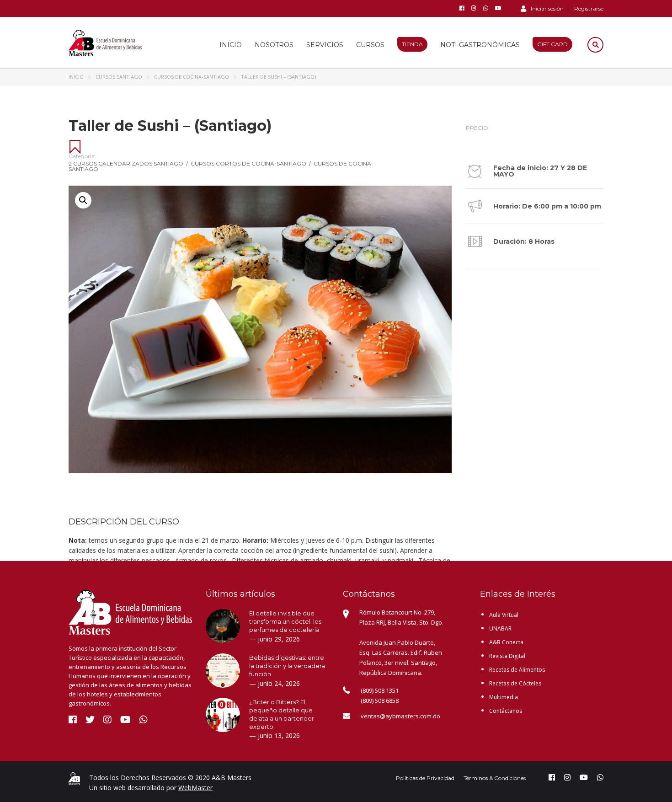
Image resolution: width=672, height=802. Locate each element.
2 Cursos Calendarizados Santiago (128, 163)
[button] (83, 200)
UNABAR (500, 628)
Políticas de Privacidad (425, 778)
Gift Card (552, 44)
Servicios (324, 45)
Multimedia (503, 697)
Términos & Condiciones (495, 778)
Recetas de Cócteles (515, 683)
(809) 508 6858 (380, 700)
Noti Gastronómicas (480, 45)
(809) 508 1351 (380, 690)
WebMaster (195, 787)
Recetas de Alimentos (517, 670)
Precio (477, 128)
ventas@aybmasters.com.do (400, 716)
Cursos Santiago (119, 76)
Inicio (230, 45)
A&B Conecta (506, 642)
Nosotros (274, 45)
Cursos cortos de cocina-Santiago (251, 163)
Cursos (370, 45)
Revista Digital (507, 656)
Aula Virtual (503, 615)
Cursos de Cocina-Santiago (191, 76)
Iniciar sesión (547, 8)
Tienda (412, 44)
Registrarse (588, 8)
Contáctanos (505, 711)
